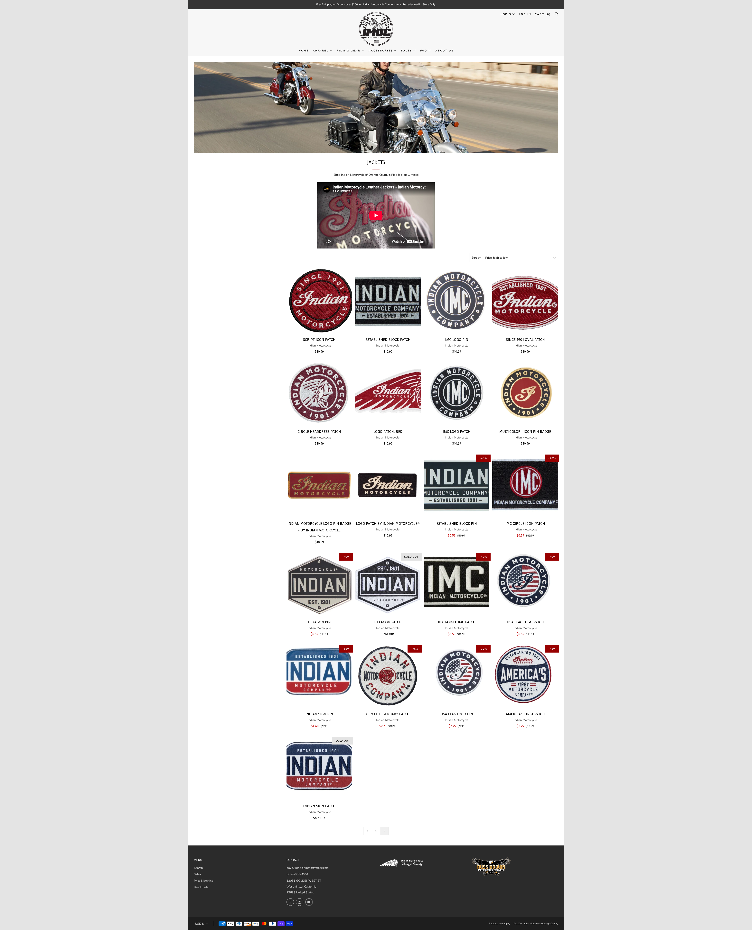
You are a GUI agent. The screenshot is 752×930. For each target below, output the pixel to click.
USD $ (506, 14)
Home (304, 50)
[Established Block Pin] (457, 485)
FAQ (423, 50)
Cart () (543, 14)
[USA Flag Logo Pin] (457, 676)
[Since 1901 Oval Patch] (525, 301)
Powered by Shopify (499, 923)
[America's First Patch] (525, 676)
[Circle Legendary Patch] (388, 676)
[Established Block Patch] (388, 301)
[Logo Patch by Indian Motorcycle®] (388, 485)
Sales (406, 50)
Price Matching (203, 881)
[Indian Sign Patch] (319, 767)
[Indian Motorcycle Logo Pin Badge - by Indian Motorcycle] (319, 485)
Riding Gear (348, 50)
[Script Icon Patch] (319, 301)
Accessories (381, 50)
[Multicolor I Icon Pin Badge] (525, 393)
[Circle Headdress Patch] (319, 393)
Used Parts (201, 887)
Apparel (320, 50)
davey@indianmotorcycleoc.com (308, 868)
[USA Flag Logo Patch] (525, 584)
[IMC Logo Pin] (457, 301)
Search (198, 868)
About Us (444, 50)
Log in (525, 14)
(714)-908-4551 (297, 874)
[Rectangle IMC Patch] (457, 584)
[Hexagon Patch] (388, 584)
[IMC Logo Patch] (457, 393)
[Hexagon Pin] (319, 584)
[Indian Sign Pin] (319, 676)
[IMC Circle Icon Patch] (525, 485)
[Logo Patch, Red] (388, 393)
